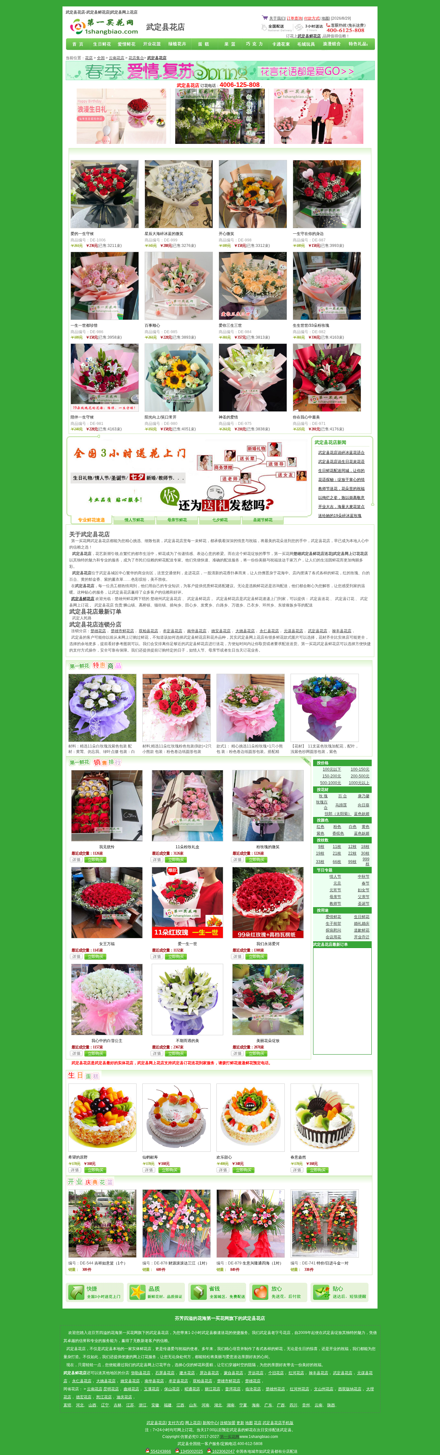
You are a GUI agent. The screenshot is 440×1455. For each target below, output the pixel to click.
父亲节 (363, 897)
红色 (320, 826)
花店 (89, 58)
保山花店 (172, 1389)
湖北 (218, 1405)
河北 (80, 1405)
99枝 (352, 861)
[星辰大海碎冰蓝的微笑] (179, 227)
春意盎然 (298, 1157)
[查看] (76, 861)
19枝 (320, 853)
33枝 (320, 861)
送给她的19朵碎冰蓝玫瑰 (339, 515)
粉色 (337, 826)
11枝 (337, 846)
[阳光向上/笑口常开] (179, 410)
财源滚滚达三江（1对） (188, 1263)
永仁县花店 (269, 631)
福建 (168, 1405)
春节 (365, 883)
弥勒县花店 (140, 1373)
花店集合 (136, 58)
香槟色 (338, 833)
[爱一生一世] (187, 937)
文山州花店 (323, 1389)
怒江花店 (104, 1397)
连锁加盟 (227, 1423)
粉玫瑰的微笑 (268, 847)
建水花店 (187, 1373)
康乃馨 (363, 796)
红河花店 (296, 1373)
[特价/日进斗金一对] (325, 1256)
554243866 (160, 1451)
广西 (281, 1405)
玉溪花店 (151, 1389)
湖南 (230, 1405)
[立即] (95, 861)
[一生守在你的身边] (327, 227)
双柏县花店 (148, 631)
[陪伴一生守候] (105, 410)
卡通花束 (279, 44)
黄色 (365, 826)
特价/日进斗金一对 (333, 1263)
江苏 (130, 1405)
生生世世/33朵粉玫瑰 (311, 325)
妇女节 (363, 890)
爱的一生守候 (82, 233)
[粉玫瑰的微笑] (268, 840)
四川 (293, 1405)
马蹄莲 (341, 805)
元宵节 (335, 890)
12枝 (352, 846)
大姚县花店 (245, 631)
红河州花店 (299, 1389)
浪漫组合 (329, 44)
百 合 (342, 796)
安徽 (155, 1405)
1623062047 (223, 1451)
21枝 (337, 853)
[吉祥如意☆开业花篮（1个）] (102, 1256)
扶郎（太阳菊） (338, 814)
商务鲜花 (153, 44)
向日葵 (363, 805)
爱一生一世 (187, 944)
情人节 (335, 876)
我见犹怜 (107, 847)
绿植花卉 (178, 44)
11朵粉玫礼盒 (187, 847)
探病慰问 (333, 930)
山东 (193, 1405)
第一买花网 (229, 1436)
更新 (240, 1423)
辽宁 (105, 1405)
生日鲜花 (103, 44)
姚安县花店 (221, 631)
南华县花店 (196, 631)
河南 (205, 1405)
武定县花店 (317, 631)
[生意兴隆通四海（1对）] (250, 1256)
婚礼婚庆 (361, 923)
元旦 (337, 883)
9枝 (321, 846)
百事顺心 (152, 325)
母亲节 (335, 897)
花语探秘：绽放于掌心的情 (341, 479)
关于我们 (277, 18)
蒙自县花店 (233, 1373)
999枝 (366, 861)
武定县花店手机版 (278, 1423)
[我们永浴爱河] (268, 937)
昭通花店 (192, 1389)
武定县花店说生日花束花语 (341, 461)
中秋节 (363, 876)
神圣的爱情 (228, 417)
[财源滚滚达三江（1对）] (176, 1256)
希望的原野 (78, 1157)
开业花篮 (304, 44)
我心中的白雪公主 (106, 1040)
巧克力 (254, 44)
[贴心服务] (189, 511)
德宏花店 (83, 1397)
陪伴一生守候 (82, 417)
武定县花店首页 (78, 44)
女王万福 (107, 944)
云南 (318, 1405)
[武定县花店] (104, 34)
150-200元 (331, 776)
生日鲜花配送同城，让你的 (341, 470)
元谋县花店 (293, 631)
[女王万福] (107, 937)
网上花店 (193, 1423)
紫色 (320, 833)
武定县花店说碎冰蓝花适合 (341, 452)
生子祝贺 (333, 923)
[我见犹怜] (107, 840)
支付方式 (175, 1423)
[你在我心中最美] (327, 410)
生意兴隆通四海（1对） (263, 1263)
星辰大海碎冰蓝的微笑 (164, 233)
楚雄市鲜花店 (122, 631)
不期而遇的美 (187, 1040)
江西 (180, 1405)
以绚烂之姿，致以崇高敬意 (341, 497)
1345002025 (191, 1451)
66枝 (337, 861)
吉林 (117, 1405)
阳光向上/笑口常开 (161, 417)
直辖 (67, 1405)
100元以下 (332, 769)
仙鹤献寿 (150, 1157)
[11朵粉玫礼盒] (187, 840)
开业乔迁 (361, 937)
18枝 (365, 846)
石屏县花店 (165, 1373)
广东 (268, 1405)
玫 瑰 (323, 796)
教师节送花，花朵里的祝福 (341, 488)
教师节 (335, 903)
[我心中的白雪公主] (107, 1034)
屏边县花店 (209, 1373)
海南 (256, 1405)
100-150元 (360, 769)
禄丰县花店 (341, 631)
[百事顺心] (179, 318)
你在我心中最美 (306, 417)
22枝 (352, 853)
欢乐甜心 (224, 1157)
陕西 (331, 1405)
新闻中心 (210, 1423)
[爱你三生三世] (253, 318)
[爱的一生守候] (105, 227)
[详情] (74, 1171)
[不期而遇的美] (187, 1034)
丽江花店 (212, 1389)
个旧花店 (276, 1373)
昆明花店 (111, 1389)
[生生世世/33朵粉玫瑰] (327, 318)
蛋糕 (203, 44)
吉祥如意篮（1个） (111, 1263)
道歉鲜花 (361, 930)
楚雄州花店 (275, 1389)
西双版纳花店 (349, 1389)
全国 (101, 58)
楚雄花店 (98, 631)
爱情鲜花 (128, 44)
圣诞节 (363, 903)
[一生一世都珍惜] (105, 318)
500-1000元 (330, 783)
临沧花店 (253, 1389)
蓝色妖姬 (361, 814)
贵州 (306, 1405)
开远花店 (255, 1373)
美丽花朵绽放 (268, 1040)
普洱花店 (233, 1389)
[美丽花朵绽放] (268, 1034)
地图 (325, 18)
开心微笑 (226, 233)
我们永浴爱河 (268, 944)
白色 (353, 826)
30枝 (365, 853)
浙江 (143, 1405)
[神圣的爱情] (253, 410)
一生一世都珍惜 (84, 325)
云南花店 (116, 58)
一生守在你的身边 (308, 233)
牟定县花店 (172, 631)
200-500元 (360, 776)
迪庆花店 (124, 1397)
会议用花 (333, 937)
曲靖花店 (131, 1389)
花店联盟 (354, 44)
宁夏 (243, 1405)
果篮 (229, 44)
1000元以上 (359, 783)
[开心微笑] (253, 227)
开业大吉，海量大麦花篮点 (341, 506)
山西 (92, 1405)
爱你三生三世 (230, 325)
